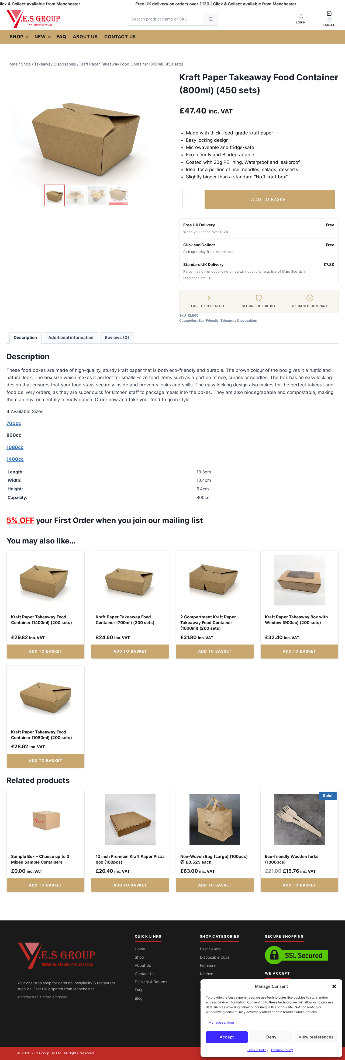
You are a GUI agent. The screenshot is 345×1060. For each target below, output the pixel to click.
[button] (334, 986)
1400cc (15, 459)
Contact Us (120, 36)
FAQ (61, 36)
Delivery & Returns (151, 981)
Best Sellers (210, 949)
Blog (139, 998)
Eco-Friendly (209, 320)
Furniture (208, 965)
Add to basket (269, 199)
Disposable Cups (215, 957)
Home (140, 949)
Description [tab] (25, 337)
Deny (271, 1037)
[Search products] (210, 19)
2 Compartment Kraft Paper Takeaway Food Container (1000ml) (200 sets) (208, 622)
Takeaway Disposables (238, 320)
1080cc (14, 447)
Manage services (221, 1022)
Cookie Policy (257, 1050)
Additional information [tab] (71, 337)
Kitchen (206, 973)
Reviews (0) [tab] (117, 337)
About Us (85, 36)
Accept (227, 1037)
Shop (16, 36)
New (40, 36)
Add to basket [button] (45, 651)
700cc (13, 423)
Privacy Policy (282, 1050)
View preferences (316, 1037)
